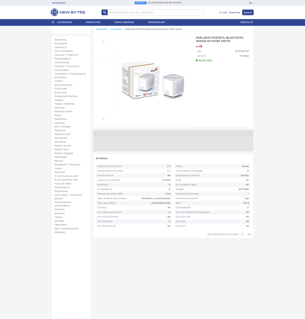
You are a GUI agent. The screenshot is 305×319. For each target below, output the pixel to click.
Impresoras (61, 119)
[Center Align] (104, 12)
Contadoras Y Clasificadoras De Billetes (70, 76)
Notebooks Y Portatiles (67, 164)
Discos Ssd (60, 92)
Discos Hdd (61, 88)
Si (242, 234)
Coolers (59, 81)
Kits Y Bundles (63, 126)
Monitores (60, 142)
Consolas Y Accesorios (67, 66)
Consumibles (62, 70)
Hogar (58, 115)
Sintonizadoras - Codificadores (64, 204)
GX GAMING (116, 29)
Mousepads (61, 157)
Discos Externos (63, 85)
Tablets (59, 217)
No (249, 234)
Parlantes (60, 172)
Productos (93, 22)
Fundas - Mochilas (64, 104)
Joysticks (60, 123)
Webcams (60, 232)
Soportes (60, 213)
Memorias (60, 130)
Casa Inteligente (64, 51)
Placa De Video (63, 183)
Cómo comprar (124, 22)
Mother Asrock (63, 145)
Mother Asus (62, 149)
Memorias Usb (62, 134)
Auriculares (61, 43)
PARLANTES (101, 29)
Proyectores (61, 191)
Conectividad (62, 62)
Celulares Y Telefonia (66, 55)
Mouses (59, 161)
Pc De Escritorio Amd (66, 176)
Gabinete (60, 108)
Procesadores (62, 187)
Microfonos (61, 138)
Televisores (61, 224)
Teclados (59, 221)
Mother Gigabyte (64, 153)
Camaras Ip (61, 47)
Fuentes (59, 100)
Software (60, 209)
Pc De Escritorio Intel (66, 180)
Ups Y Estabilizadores (67, 228)
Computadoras (63, 58)
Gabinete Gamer (64, 111)
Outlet (58, 168)
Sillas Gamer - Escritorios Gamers (68, 197)
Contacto (246, 22)
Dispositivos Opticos (66, 96)
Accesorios (61, 40)
